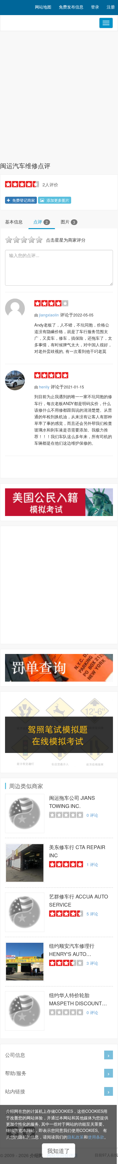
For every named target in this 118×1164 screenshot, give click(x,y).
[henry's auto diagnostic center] (24, 961)
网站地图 (43, 7)
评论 (92, 815)
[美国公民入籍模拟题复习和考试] (59, 502)
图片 (68, 221)
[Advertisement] (59, 98)
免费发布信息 (71, 7)
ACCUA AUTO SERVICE (78, 900)
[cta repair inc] (24, 862)
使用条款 (96, 1137)
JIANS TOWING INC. (72, 802)
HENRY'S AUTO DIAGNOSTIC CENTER (76, 950)
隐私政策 (75, 1137)
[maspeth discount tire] (24, 1010)
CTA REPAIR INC (77, 851)
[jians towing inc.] (24, 813)
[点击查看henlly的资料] (15, 380)
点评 (40, 221)
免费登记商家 (23, 200)
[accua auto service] (24, 912)
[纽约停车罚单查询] (59, 668)
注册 (111, 7)
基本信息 (14, 221)
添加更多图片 (57, 200)
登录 (95, 7)
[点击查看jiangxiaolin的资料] (15, 308)
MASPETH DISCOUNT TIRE (75, 999)
